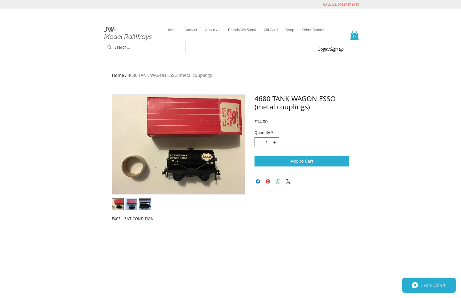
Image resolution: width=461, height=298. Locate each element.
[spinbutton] (267, 142)
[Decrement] (258, 142)
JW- (110, 29)
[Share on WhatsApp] (278, 181)
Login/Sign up (331, 49)
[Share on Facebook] (258, 181)
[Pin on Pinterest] (268, 181)
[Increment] (275, 142)
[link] (354, 35)
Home (118, 75)
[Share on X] (288, 181)
